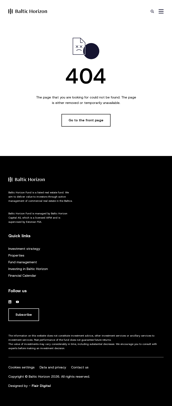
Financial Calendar (22, 275)
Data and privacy (53, 367)
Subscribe (24, 314)
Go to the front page (86, 120)
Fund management (22, 262)
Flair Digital (41, 386)
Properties (16, 255)
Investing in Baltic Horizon (28, 269)
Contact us (80, 367)
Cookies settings (21, 367)
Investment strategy (24, 248)
